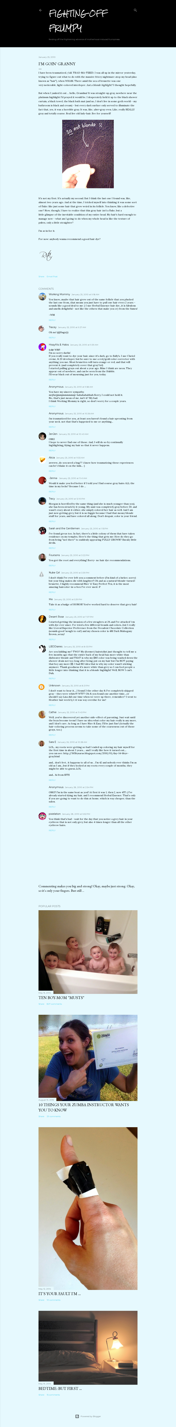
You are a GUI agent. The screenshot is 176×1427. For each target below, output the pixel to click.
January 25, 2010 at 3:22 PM (75, 555)
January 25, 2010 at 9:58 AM (79, 387)
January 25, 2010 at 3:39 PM (75, 572)
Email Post (52, 276)
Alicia (52, 457)
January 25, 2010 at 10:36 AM (79, 413)
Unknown (54, 685)
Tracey (53, 327)
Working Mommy (59, 294)
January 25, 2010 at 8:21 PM (75, 685)
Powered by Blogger (91, 1416)
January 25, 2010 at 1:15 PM (94, 528)
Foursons (54, 555)
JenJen (53, 434)
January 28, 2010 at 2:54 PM (79, 787)
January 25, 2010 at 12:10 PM (70, 498)
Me (51, 599)
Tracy (52, 498)
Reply (52, 320)
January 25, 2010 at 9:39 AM (84, 344)
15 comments (53, 1394)
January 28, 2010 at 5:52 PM (76, 814)
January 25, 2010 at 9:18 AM (85, 294)
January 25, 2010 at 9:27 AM (72, 327)
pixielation (55, 813)
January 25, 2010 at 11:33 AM (70, 457)
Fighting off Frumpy (78, 20)
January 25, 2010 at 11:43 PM (72, 712)
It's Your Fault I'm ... (59, 1293)
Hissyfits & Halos (59, 344)
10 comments (53, 1300)
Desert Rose (56, 616)
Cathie (53, 712)
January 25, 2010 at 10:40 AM (73, 434)
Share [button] (41, 276)
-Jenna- (53, 478)
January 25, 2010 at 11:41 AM (73, 478)
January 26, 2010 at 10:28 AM (72, 742)
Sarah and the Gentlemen (64, 528)
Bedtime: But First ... (60, 1388)
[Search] (135, 9)
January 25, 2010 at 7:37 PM (79, 617)
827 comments (54, 1004)
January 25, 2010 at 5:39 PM (68, 599)
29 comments (53, 1116)
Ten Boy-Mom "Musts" (61, 997)
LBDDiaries (55, 646)
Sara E (52, 742)
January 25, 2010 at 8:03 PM (78, 646)
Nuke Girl (54, 572)
